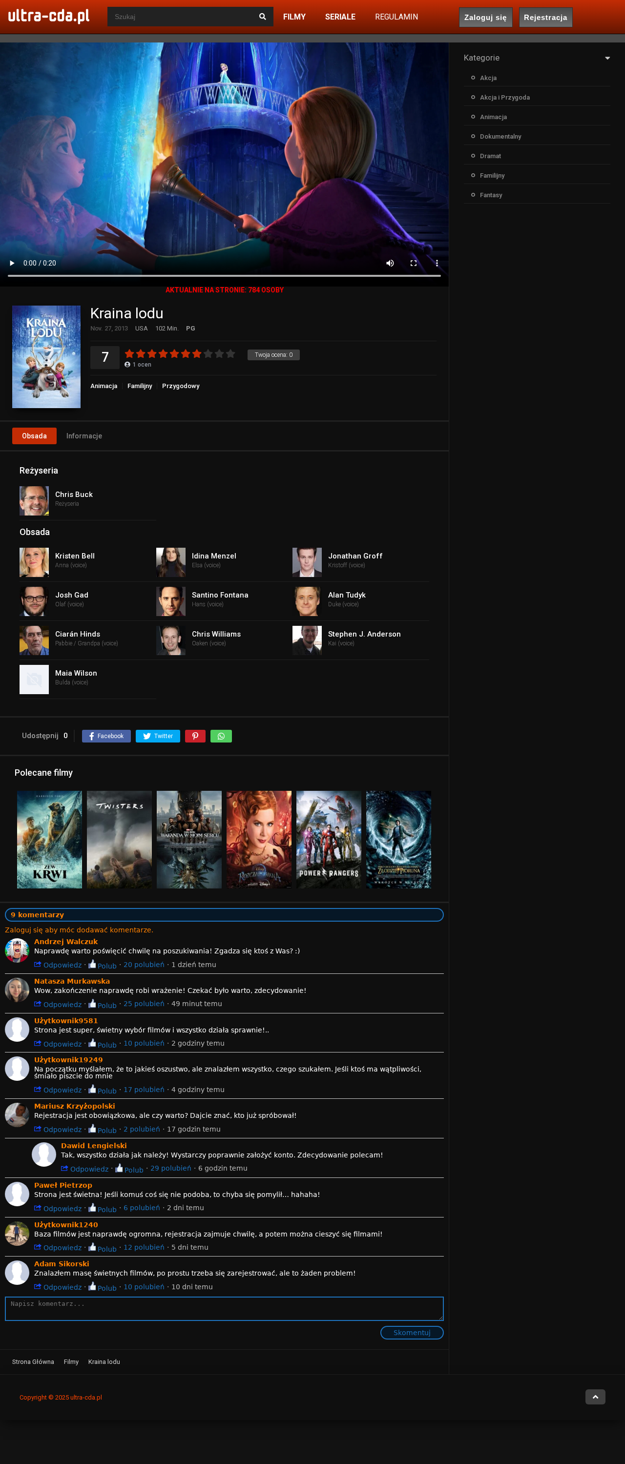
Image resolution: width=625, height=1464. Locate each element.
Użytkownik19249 (68, 1059)
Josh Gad (71, 595)
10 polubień (144, 1043)
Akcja (488, 78)
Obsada (34, 436)
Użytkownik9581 (66, 1020)
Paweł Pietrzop (63, 1185)
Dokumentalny (500, 136)
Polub (106, 965)
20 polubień (144, 964)
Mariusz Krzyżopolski (74, 1106)
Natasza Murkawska (72, 981)
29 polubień (170, 1168)
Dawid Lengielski (94, 1145)
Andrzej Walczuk (66, 941)
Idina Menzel (214, 556)
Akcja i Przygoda (505, 97)
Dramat (490, 156)
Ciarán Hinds (77, 634)
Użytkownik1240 (66, 1224)
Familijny (139, 386)
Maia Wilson (76, 673)
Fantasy (491, 195)
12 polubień (144, 1247)
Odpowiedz (62, 965)
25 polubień (144, 1003)
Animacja (103, 386)
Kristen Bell (75, 556)
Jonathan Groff (355, 556)
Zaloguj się (485, 17)
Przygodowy (180, 386)
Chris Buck (74, 494)
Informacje (84, 436)
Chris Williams (216, 634)
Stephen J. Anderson (364, 634)
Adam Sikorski (61, 1263)
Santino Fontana (220, 595)
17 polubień (144, 1089)
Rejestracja (545, 17)
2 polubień (142, 1129)
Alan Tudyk (347, 595)
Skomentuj (412, 1333)
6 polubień (142, 1207)
